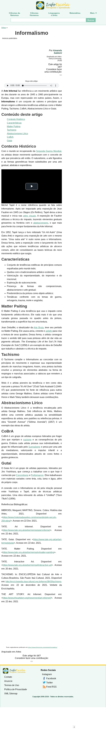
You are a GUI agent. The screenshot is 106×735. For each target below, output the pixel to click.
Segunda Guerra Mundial (48, 151)
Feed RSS (51, 687)
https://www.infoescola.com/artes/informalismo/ (42, 647)
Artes (3, 27)
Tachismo (11, 130)
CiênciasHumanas (34, 14)
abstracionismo (40, 223)
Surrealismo (34, 447)
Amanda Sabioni (57, 51)
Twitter (49, 682)
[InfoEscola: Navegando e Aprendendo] (53, 5)
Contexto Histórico (16, 119)
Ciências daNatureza (14, 14)
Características (14, 123)
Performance (37, 475)
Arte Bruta (39, 327)
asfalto (49, 331)
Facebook (51, 678)
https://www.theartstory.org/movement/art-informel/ (27, 598)
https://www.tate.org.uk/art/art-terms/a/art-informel (26, 530)
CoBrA (10, 137)
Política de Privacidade (15, 689)
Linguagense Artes (54, 14)
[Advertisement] (31, 624)
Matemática (75, 13)
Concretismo (22, 475)
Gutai (9, 140)
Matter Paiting (13, 126)
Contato (8, 677)
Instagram (47, 674)
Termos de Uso (11, 685)
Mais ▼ (93, 13)
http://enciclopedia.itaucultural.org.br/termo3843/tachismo (33, 581)
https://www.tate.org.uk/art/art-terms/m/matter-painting (28, 552)
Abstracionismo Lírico (17, 133)
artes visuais (29, 216)
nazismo (27, 439)
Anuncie (8, 681)
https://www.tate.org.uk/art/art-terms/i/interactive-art (27, 565)
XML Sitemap (10, 693)
